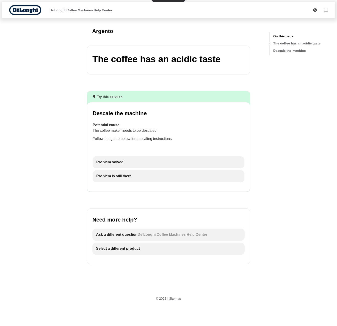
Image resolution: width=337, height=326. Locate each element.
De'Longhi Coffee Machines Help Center (81, 10)
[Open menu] (325, 10)
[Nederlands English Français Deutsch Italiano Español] (314, 10)
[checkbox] (168, 162)
